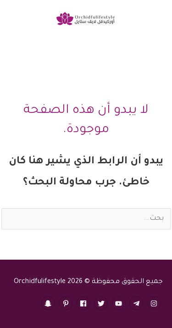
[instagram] (155, 303)
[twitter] (102, 303)
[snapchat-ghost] (49, 303)
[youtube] (120, 303)
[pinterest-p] (67, 303)
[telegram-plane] (137, 303)
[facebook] (85, 303)
